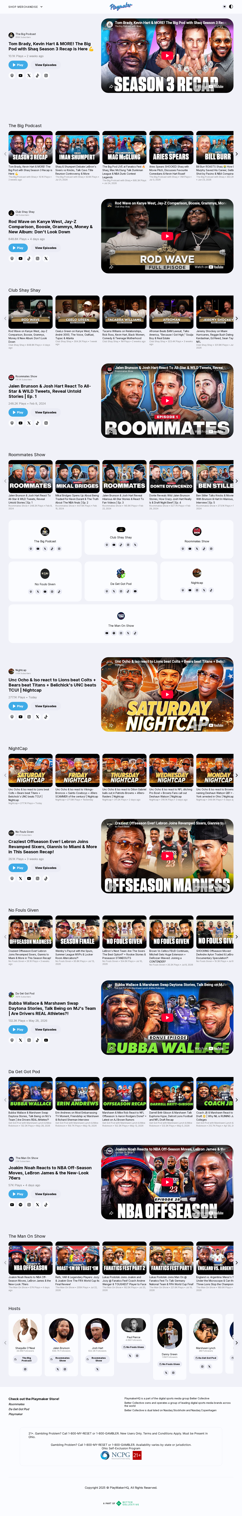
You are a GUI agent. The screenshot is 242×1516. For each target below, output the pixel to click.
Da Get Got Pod (19, 1409)
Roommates (16, 1404)
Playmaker (15, 1414)
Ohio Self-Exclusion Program (121, 1448)
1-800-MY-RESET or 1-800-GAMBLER (109, 1445)
